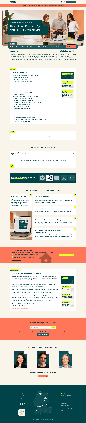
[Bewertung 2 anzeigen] (41, 170)
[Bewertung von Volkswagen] (49, 178)
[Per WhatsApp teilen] (65, 51)
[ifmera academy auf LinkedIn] (20, 404)
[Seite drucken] (70, 51)
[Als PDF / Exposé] (72, 51)
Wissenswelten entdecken (43, 334)
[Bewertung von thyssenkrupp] (64, 178)
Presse (24, 397)
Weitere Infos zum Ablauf (16, 259)
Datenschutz (37, 419)
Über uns (23, 392)
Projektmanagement (64, 401)
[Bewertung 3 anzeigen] (44, 170)
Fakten (24, 395)
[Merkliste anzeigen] (64, 2)
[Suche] (61, 2)
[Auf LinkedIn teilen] (61, 51)
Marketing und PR (64, 410)
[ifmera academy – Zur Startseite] (13, 2)
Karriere (23, 393)
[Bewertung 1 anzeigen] (38, 170)
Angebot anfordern (70, 46)
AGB (33, 419)
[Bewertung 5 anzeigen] (47, 170)
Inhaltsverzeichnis (14, 51)
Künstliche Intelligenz (64, 403)
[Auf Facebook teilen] (63, 51)
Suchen (53, 327)
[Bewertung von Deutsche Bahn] (57, 178)
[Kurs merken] (75, 51)
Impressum (42, 419)
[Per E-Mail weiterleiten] (67, 51)
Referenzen (23, 398)
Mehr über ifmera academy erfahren (20, 308)
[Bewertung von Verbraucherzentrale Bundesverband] (42, 178)
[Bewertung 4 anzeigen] (45, 170)
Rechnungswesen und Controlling (67, 408)
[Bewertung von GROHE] (71, 178)
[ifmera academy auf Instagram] (22, 404)
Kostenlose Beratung (43, 376)
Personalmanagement (65, 405)
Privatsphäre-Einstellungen (49, 419)
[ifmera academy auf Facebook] (24, 404)
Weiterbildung (14, 22)
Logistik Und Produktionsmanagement (25, 22)
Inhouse (13, 43)
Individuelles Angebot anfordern (66, 254)
